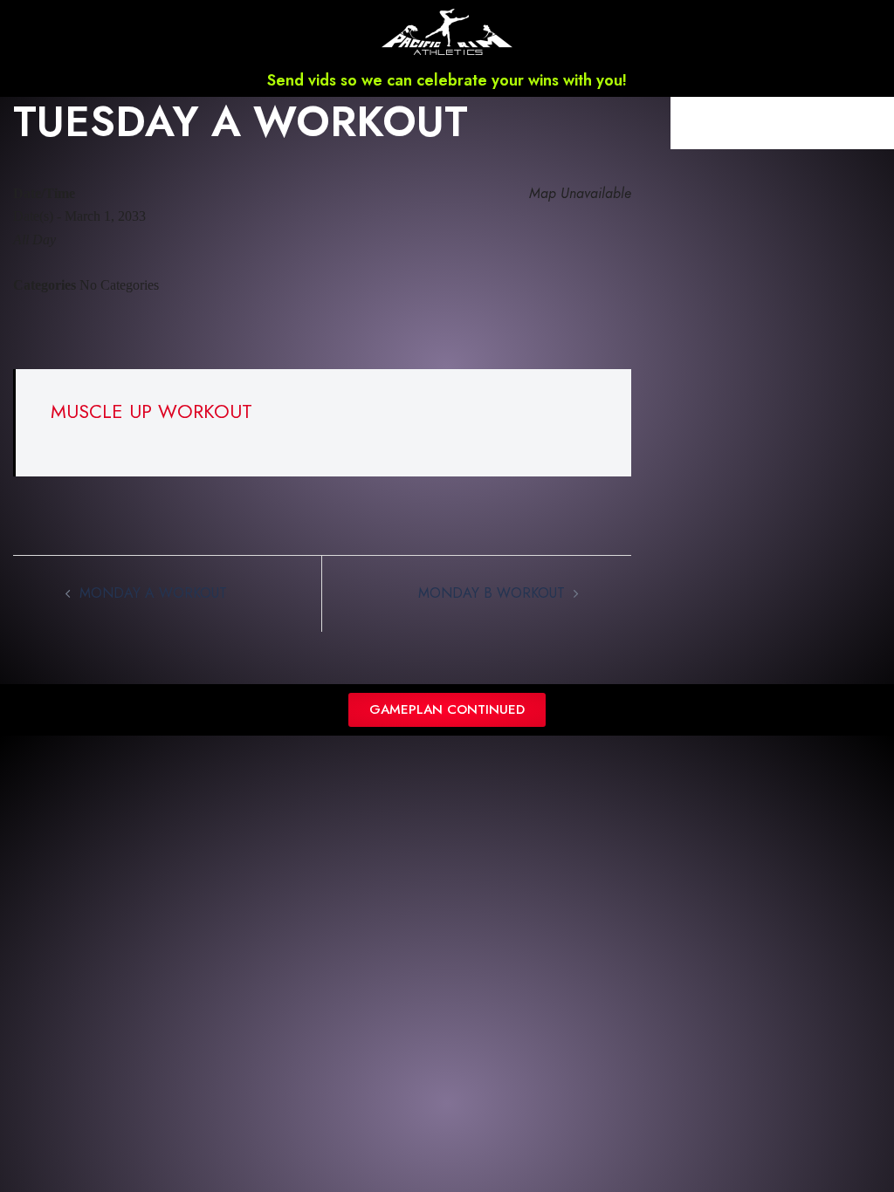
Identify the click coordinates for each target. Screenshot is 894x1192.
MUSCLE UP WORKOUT (151, 411)
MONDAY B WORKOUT (491, 593)
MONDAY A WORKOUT (153, 593)
